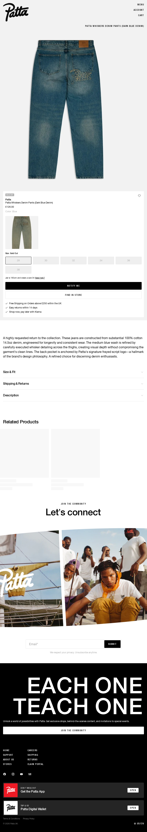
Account (139, 10)
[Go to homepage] (16, 12)
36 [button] (128, 260)
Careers (33, 750)
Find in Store (73, 295)
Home (6, 750)
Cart (141, 15)
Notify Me (73, 285)
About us (8, 759)
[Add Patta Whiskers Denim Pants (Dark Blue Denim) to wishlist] (139, 195)
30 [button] (46, 260)
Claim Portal (36, 764)
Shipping (33, 755)
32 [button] (73, 260)
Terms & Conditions (11, 818)
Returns (33, 759)
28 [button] (18, 260)
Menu (140, 4)
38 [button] (18, 269)
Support (8, 755)
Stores (7, 764)
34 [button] (101, 260)
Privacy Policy (28, 818)
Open (133, 790)
